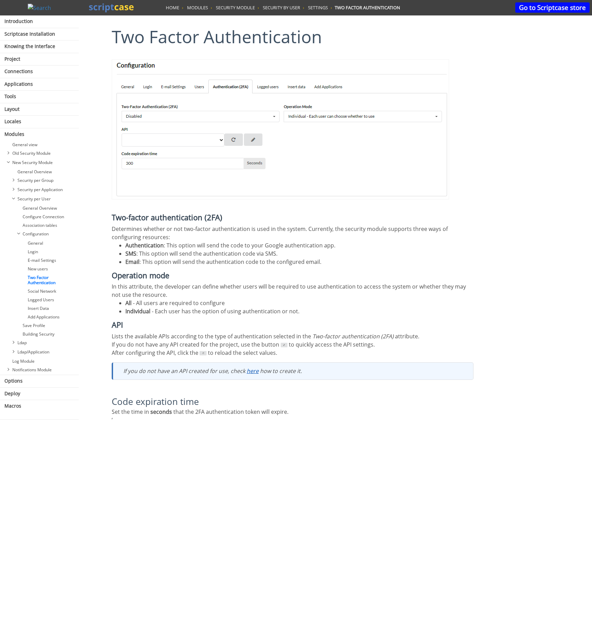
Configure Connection (43, 217)
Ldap (22, 343)
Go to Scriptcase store (552, 7)
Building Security (38, 334)
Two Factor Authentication (42, 280)
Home (172, 7)
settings (318, 7)
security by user (281, 7)
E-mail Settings (42, 260)
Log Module (23, 361)
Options (13, 380)
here (253, 371)
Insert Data (38, 308)
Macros (12, 405)
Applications (18, 84)
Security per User (34, 199)
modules (197, 7)
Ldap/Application (33, 352)
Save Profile (34, 325)
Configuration (36, 234)
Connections (18, 71)
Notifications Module (32, 370)
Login (33, 252)
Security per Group (35, 180)
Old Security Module (31, 153)
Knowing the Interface (29, 46)
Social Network (42, 291)
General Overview (34, 172)
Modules (14, 134)
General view (24, 145)
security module (235, 7)
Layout (12, 109)
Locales (12, 121)
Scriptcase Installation (29, 34)
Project (12, 59)
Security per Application (40, 189)
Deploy (12, 393)
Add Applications (44, 317)
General (35, 243)
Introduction (18, 21)
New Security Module (32, 162)
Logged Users (41, 300)
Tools (10, 96)
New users (38, 269)
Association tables (40, 225)
